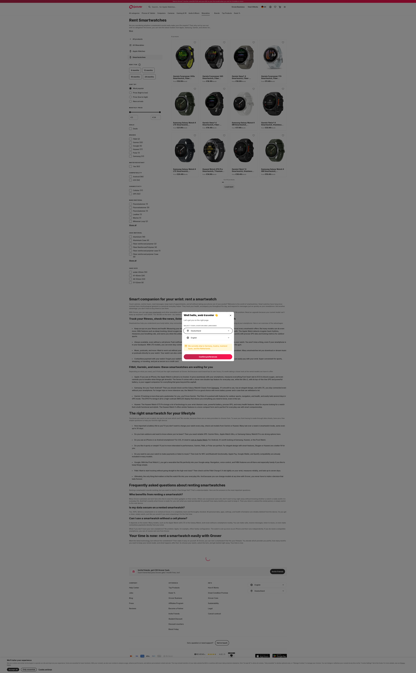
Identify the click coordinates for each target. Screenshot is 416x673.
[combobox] (208, 330)
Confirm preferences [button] (208, 357)
